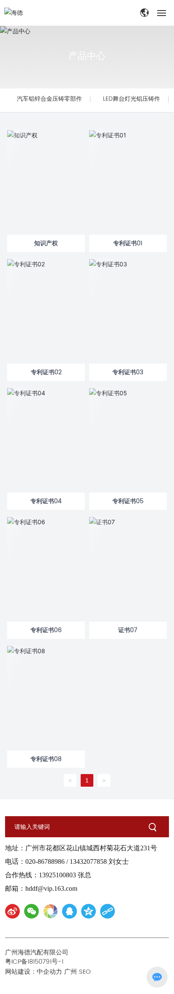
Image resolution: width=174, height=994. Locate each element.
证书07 (127, 630)
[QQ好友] (69, 911)
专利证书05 (128, 501)
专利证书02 (46, 372)
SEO (87, 972)
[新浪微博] (12, 911)
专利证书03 (127, 372)
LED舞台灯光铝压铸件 (131, 99)
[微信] (31, 911)
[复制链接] (107, 911)
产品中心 (87, 55)
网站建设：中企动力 (33, 972)
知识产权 (46, 243)
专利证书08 (46, 759)
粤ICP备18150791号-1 (34, 961)
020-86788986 (45, 861)
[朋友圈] (50, 911)
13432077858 (88, 861)
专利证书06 (46, 630)
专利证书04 (46, 501)
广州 (70, 972)
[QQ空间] (88, 911)
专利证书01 (127, 243)
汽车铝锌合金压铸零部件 (49, 99)
